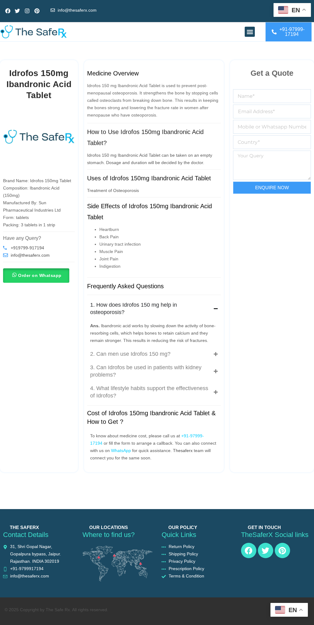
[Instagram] (27, 11)
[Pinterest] (37, 11)
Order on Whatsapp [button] (40, 275)
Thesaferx (183, 450)
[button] (250, 32)
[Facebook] (8, 11)
